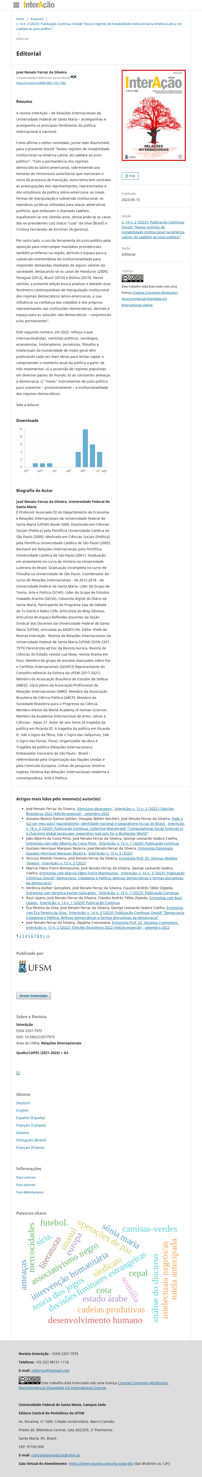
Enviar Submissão (34, 995)
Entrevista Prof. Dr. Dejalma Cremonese (145, 922)
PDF (132, 176)
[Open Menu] (16, 5)
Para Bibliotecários (29, 1192)
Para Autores (25, 1184)
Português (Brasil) (31, 1140)
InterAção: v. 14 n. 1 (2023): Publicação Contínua (139, 892)
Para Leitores (25, 1177)
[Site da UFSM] (34, 973)
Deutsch (23, 1103)
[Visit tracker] (18, 1073)
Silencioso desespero (95, 808)
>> (48, 936)
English (22, 1110)
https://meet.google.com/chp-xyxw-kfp (101, 1463)
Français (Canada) (31, 1125)
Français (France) (30, 1147)
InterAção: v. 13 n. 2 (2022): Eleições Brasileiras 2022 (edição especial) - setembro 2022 (100, 811)
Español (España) (30, 1117)
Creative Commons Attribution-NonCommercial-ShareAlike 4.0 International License (150, 298)
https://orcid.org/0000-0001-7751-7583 (41, 83)
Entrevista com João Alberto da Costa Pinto (61, 843)
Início (20, 19)
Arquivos (36, 19)
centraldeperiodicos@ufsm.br (56, 1455)
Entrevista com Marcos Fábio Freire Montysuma (79, 873)
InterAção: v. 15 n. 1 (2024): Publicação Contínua (139, 843)
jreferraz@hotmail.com (50, 1370)
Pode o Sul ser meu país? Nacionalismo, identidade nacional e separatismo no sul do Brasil (104, 821)
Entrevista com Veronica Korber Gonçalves (61, 892)
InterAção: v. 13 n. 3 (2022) (110, 853)
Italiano (22, 1132)
